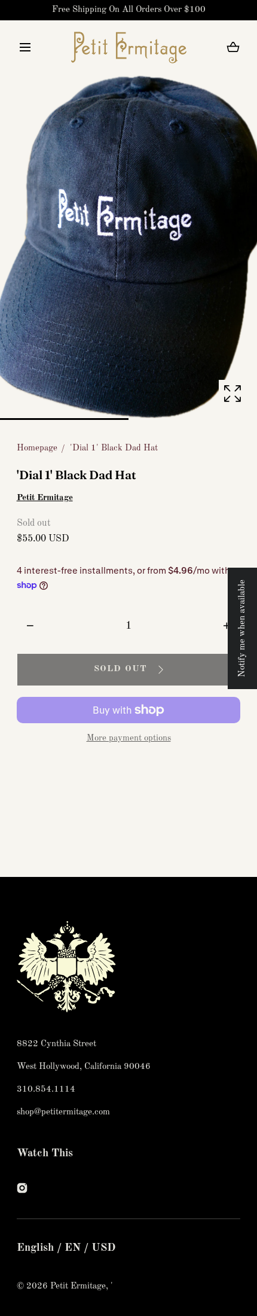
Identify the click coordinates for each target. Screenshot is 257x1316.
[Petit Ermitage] (129, 47)
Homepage (37, 448)
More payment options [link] (129, 738)
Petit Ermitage (45, 498)
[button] (25, 47)
